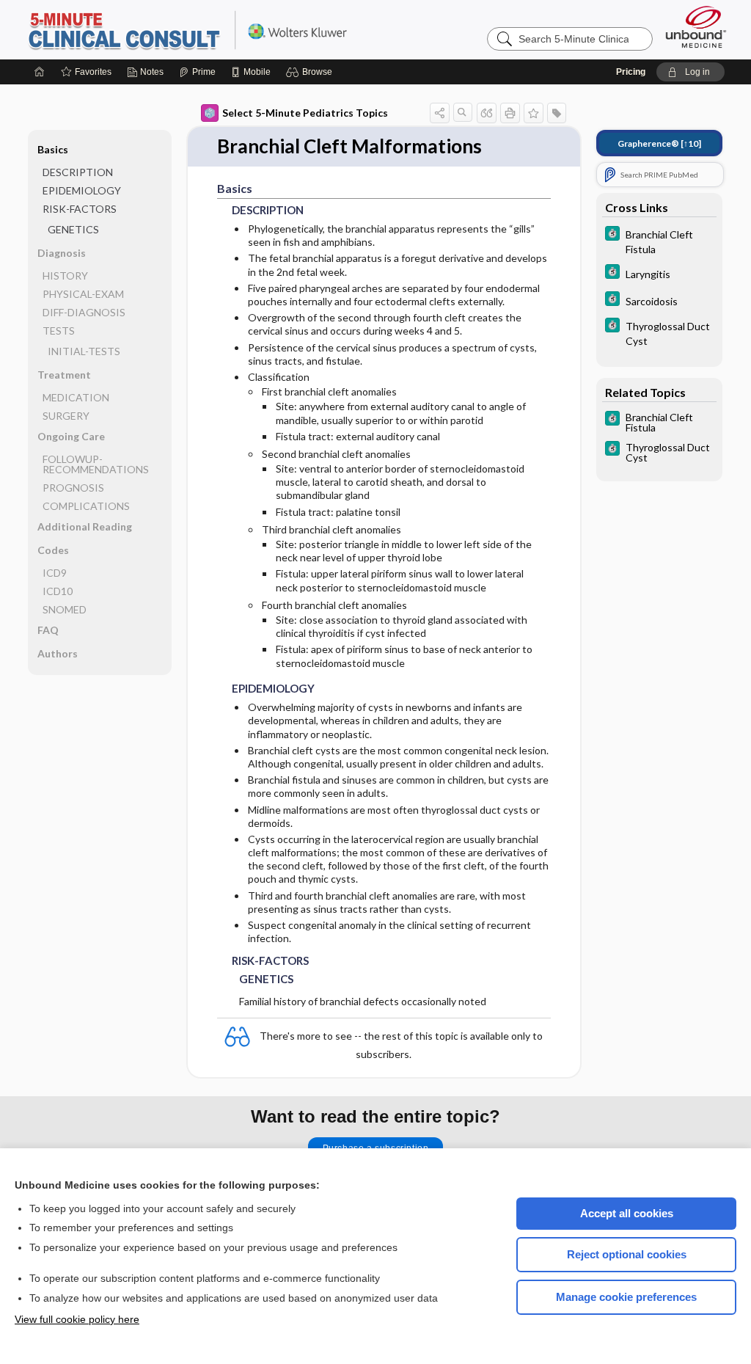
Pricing (630, 72)
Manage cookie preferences (626, 1297)
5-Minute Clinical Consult (209, 29)
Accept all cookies (626, 1213)
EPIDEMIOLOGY (82, 190)
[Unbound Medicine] (696, 27)
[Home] (39, 71)
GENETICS (73, 229)
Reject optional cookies (626, 1254)
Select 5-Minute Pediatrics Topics (305, 112)
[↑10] (659, 143)
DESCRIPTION (78, 172)
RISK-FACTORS (80, 209)
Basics (52, 149)
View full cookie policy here (77, 1319)
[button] (311, 71)
